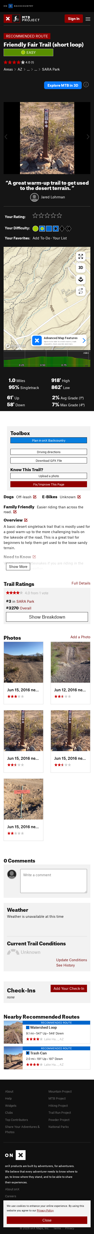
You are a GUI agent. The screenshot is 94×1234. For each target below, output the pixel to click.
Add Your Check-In (69, 988)
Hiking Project (58, 1105)
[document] (47, 1214)
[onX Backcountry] (18, 6)
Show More (18, 566)
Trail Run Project (59, 1112)
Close (47, 1220)
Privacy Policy (45, 1210)
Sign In (74, 18)
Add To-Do (41, 238)
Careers (10, 1196)
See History (65, 965)
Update (71, 960)
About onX (12, 1189)
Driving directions (48, 452)
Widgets (10, 1105)
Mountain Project (60, 1091)
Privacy (69, 1228)
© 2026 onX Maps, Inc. (34, 1228)
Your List (60, 238)
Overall (25, 608)
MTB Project (57, 1098)
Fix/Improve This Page (48, 484)
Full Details (81, 583)
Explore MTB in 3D (62, 85)
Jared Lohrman (53, 197)
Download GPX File (49, 460)
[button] (8, 138)
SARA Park (51, 69)
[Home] (24, 18)
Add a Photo (80, 637)
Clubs (9, 1112)
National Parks (58, 1127)
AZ (20, 69)
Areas (8, 69)
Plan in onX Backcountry (48, 440)
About (9, 1091)
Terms (57, 1228)
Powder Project (58, 1120)
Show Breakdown (47, 617)
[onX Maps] (15, 1159)
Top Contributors (16, 1120)
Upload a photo (49, 476)
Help (8, 1098)
